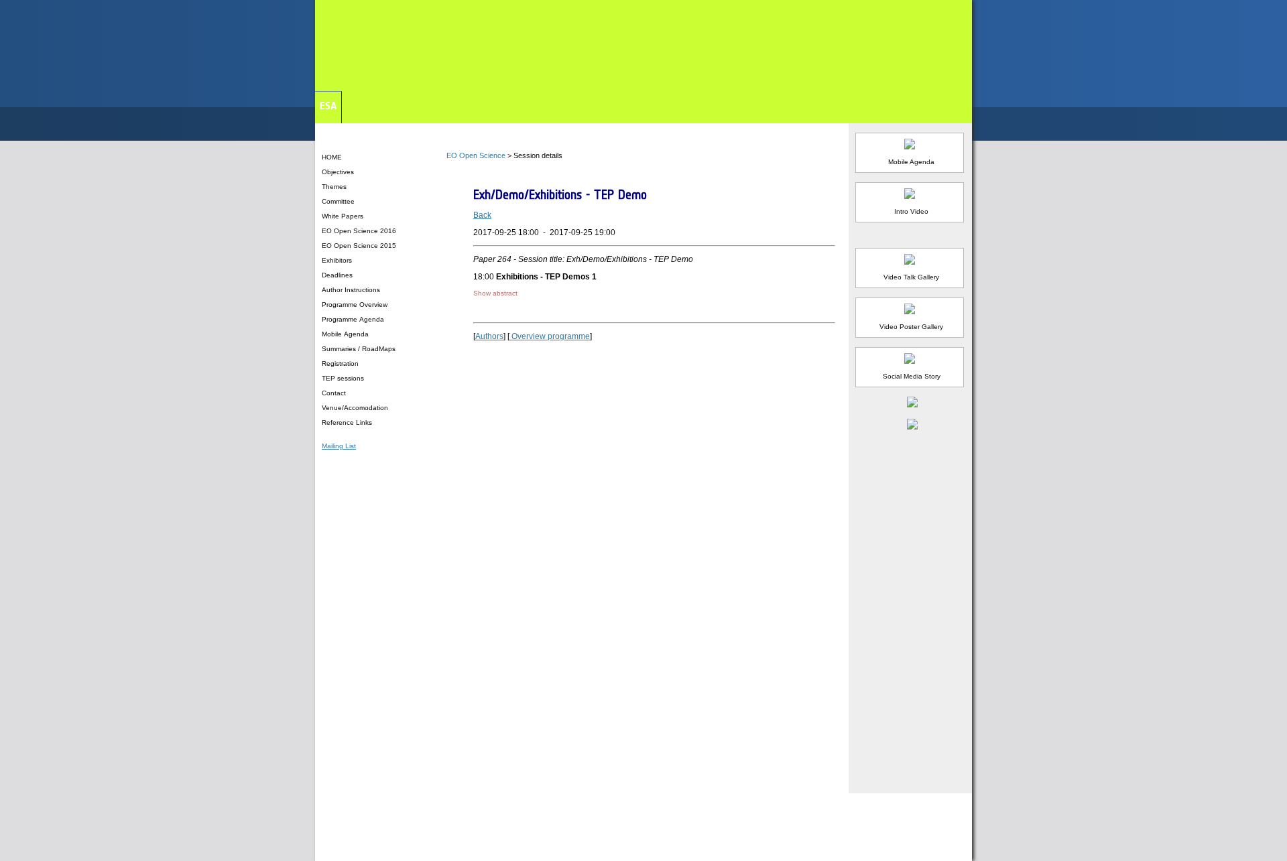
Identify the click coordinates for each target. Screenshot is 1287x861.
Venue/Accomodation (355, 407)
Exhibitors (337, 260)
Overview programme (549, 336)
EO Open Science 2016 (360, 231)
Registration (341, 363)
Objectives (338, 172)
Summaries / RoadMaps (359, 348)
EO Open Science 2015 (359, 245)
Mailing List (339, 446)
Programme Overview (355, 304)
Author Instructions (352, 289)
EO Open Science (475, 155)
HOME (332, 157)
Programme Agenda (354, 319)
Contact (334, 393)
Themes (334, 186)
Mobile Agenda (346, 334)
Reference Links (347, 422)
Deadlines (337, 275)
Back (482, 215)
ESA (328, 105)
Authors (489, 336)
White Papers (342, 216)
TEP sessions (344, 378)
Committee (338, 201)
